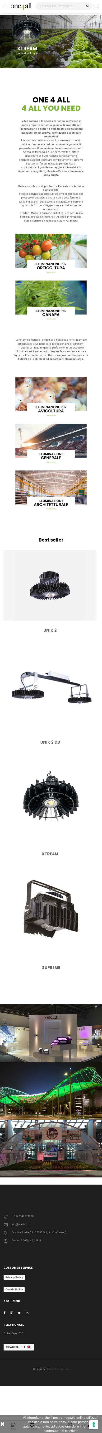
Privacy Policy (14, 1277)
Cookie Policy (14, 1289)
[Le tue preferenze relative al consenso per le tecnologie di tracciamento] (93, 1424)
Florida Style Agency (57, 1369)
